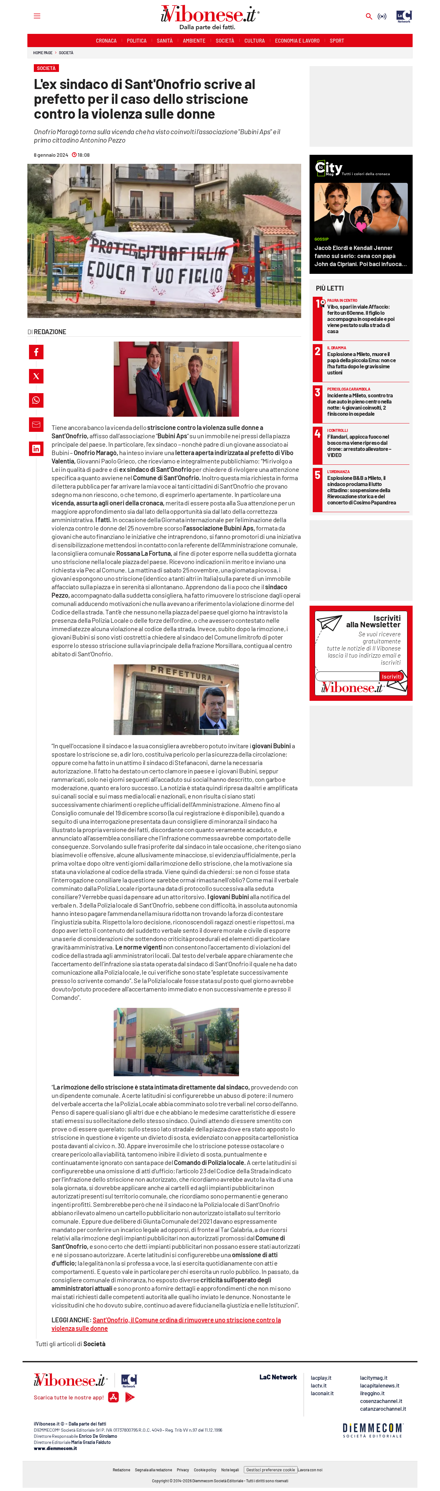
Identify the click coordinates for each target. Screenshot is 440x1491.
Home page (43, 52)
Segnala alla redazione (153, 1469)
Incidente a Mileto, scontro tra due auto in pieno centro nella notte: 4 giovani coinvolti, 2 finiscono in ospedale (360, 404)
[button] (36, 352)
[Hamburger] (31, 15)
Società (66, 52)
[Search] (369, 17)
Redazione (121, 1469)
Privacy (183, 1469)
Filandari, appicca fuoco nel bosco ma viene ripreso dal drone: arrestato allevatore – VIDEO (359, 445)
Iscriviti (392, 676)
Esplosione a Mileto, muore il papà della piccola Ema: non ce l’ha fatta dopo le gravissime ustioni (361, 363)
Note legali (230, 1469)
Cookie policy (205, 1469)
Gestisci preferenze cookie (270, 1469)
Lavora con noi (310, 1469)
